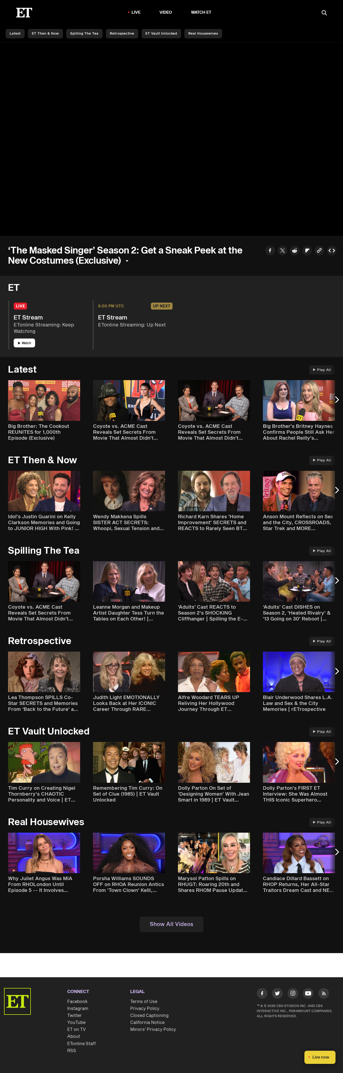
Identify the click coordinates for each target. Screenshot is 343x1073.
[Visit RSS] (323, 994)
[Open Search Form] (324, 13)
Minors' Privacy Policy (153, 1029)
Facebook (77, 1001)
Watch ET (201, 12)
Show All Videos (171, 924)
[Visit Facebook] (262, 994)
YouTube (76, 1022)
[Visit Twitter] (277, 994)
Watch (26, 343)
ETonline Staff (81, 1044)
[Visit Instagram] (293, 994)
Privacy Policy (144, 1008)
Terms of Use (143, 1001)
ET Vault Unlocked (161, 33)
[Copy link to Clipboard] (319, 251)
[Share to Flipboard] (307, 251)
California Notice (147, 1022)
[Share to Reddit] (294, 251)
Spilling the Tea (84, 33)
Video (165, 12)
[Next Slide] (336, 402)
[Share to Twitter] (282, 251)
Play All (324, 370)
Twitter (74, 1015)
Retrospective (122, 33)
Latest (15, 33)
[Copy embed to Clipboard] (331, 251)
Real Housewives (203, 33)
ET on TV (76, 1029)
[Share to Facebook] (270, 251)
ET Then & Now (45, 33)
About (73, 1036)
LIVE (136, 12)
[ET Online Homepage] (24, 12)
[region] (171, 139)
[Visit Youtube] (308, 993)
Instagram (77, 1008)
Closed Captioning (149, 1015)
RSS (71, 1051)
